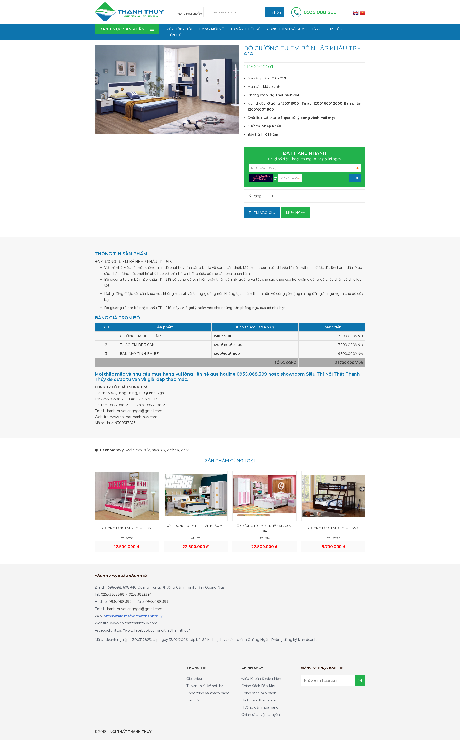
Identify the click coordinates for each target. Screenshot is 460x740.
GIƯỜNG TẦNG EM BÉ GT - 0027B (333, 528)
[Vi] (362, 12)
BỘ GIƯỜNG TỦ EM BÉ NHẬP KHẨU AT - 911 (196, 528)
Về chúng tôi (179, 29)
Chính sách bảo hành (259, 693)
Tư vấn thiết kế (245, 29)
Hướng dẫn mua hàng (260, 707)
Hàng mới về (211, 29)
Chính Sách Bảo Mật (259, 686)
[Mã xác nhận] (275, 177)
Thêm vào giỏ (262, 213)
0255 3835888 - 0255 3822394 (126, 594)
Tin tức (335, 29)
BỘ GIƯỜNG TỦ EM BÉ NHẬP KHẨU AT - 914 (264, 528)
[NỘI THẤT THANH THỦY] (129, 11)
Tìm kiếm (274, 12)
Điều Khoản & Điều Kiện (261, 679)
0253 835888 (112, 399)
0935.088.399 (120, 405)
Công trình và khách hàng (294, 29)
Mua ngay (295, 213)
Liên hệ (174, 35)
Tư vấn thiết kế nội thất (205, 686)
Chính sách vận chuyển (261, 714)
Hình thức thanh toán (259, 700)
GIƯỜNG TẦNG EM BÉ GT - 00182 (126, 528)
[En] (356, 12)
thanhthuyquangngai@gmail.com (134, 411)
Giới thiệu (194, 679)
